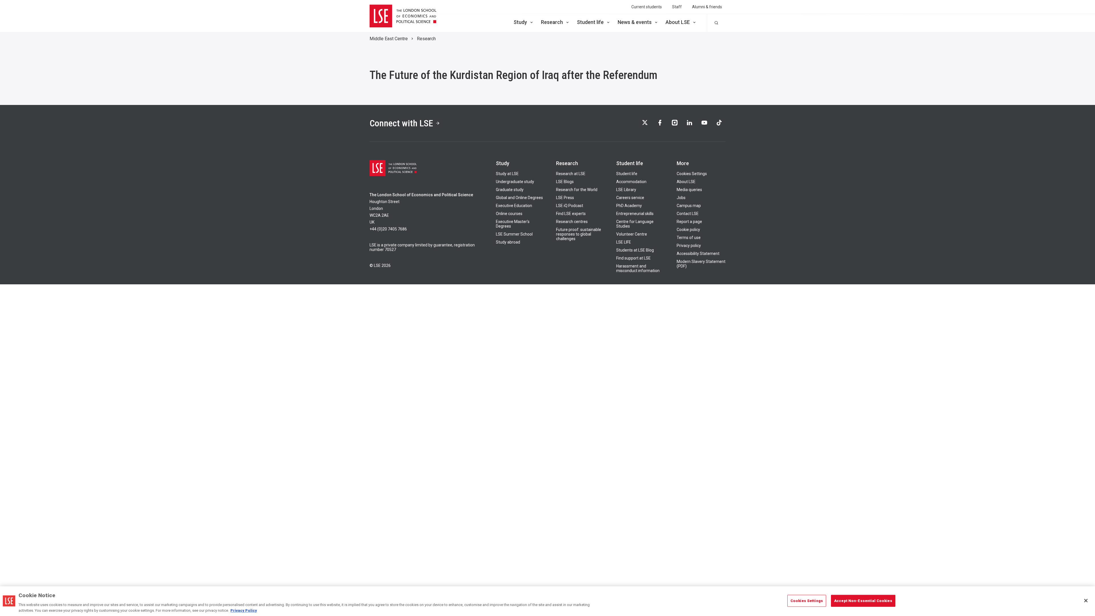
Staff (677, 7)
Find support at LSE (633, 258)
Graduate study (510, 189)
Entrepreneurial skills (635, 213)
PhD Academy (629, 205)
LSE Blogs (565, 181)
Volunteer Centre (631, 234)
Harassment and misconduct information (638, 268)
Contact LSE (688, 213)
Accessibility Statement (698, 253)
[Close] (1086, 600)
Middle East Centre (389, 38)
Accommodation (631, 181)
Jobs (681, 197)
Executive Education (514, 205)
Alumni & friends (707, 7)
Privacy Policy (243, 610)
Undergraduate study (515, 181)
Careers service (630, 197)
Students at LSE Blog (635, 250)
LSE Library (626, 189)
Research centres (572, 221)
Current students (646, 7)
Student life (590, 22)
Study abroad (508, 242)
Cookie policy (688, 229)
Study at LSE (507, 173)
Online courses (509, 213)
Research (552, 22)
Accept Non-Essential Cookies (863, 601)
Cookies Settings (692, 173)
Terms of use (689, 237)
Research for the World (576, 189)
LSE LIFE (623, 242)
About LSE (678, 22)
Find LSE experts (571, 213)
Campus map (689, 205)
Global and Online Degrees (519, 197)
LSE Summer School (514, 234)
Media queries (689, 189)
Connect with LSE (401, 123)
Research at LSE (570, 173)
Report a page (689, 221)
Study (520, 22)
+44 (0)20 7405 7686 (388, 229)
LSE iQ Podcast (569, 205)
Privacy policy (689, 245)
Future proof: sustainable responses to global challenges (578, 234)
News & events (635, 22)
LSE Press (565, 197)
